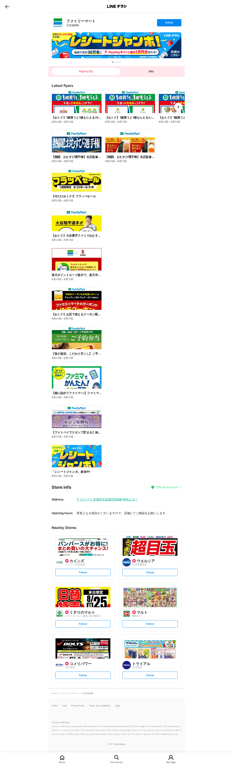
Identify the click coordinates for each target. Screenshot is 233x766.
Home (62, 762)
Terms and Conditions (99, 706)
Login (117, 706)
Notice (55, 706)
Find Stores (116, 762)
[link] (58, 22)
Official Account (167, 487)
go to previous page (7, 6)
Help (64, 706)
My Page (171, 762)
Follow (169, 23)
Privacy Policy (78, 706)
